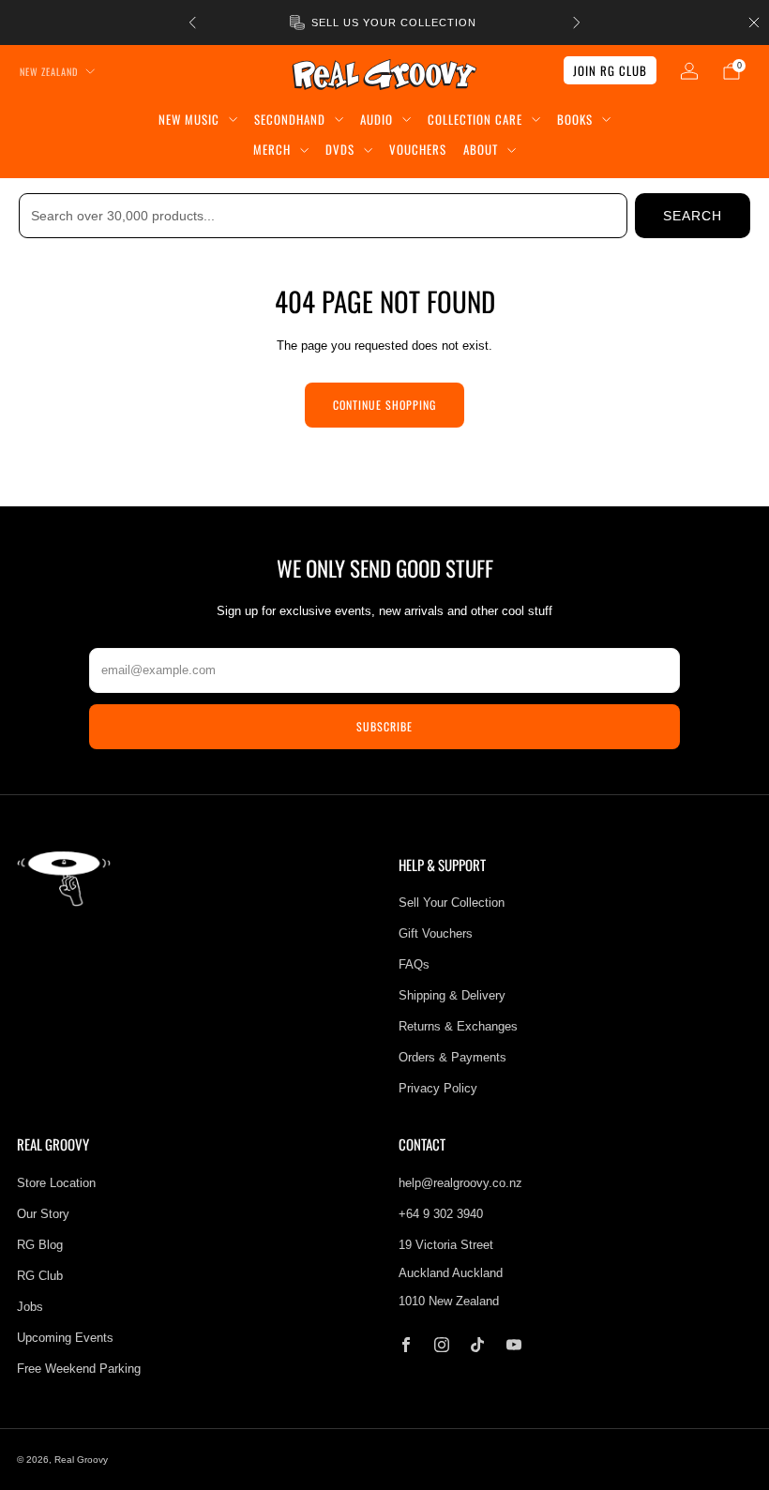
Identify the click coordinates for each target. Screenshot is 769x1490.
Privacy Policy (438, 1088)
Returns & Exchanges (458, 1026)
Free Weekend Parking (79, 1369)
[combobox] (323, 215)
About (480, 149)
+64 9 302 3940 (441, 1214)
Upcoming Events (65, 1338)
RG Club (40, 1276)
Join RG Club (610, 70)
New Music (188, 119)
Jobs (30, 1307)
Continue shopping (384, 405)
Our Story (43, 1214)
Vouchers (417, 149)
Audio (376, 119)
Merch (272, 149)
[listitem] (384, 22)
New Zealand (49, 72)
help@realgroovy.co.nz (460, 1183)
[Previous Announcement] (192, 22)
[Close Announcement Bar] (754, 22)
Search (692, 215)
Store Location (56, 1183)
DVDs (339, 149)
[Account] (689, 71)
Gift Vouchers (436, 933)
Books (575, 119)
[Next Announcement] (577, 22)
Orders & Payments (452, 1057)
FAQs (414, 964)
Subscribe (384, 726)
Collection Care (475, 119)
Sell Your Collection (452, 903)
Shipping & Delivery (452, 995)
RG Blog (40, 1245)
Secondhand (289, 119)
